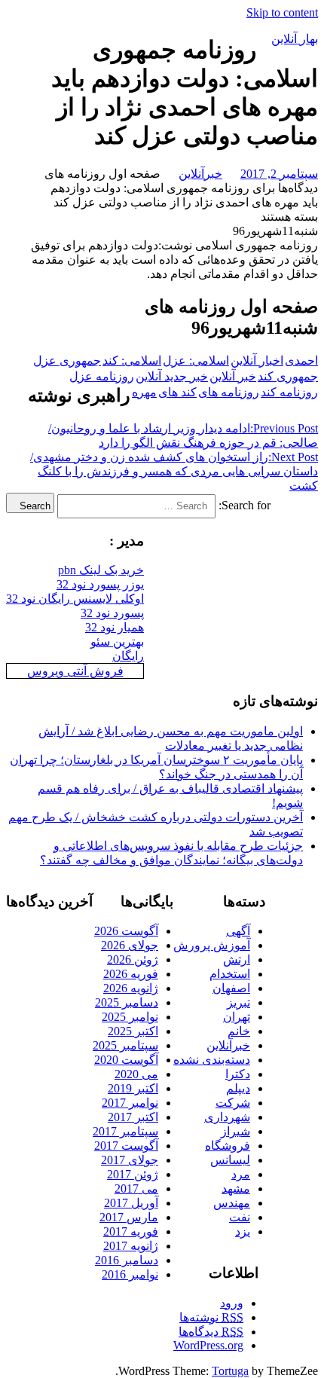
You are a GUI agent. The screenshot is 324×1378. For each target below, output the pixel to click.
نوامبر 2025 (130, 1016)
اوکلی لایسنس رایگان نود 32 (75, 598)
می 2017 (136, 1188)
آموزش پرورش (211, 945)
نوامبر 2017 (130, 1102)
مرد (240, 1174)
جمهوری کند (288, 376)
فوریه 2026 (130, 973)
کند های (177, 392)
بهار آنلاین (294, 38)
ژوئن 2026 (132, 959)
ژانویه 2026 (130, 988)
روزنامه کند (289, 392)
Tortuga (230, 1370)
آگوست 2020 (126, 1059)
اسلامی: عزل (196, 360)
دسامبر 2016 (126, 1260)
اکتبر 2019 (133, 1088)
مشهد (236, 1188)
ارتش (236, 959)
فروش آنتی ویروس (75, 671)
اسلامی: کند (131, 360)
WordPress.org (208, 1345)
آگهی (238, 930)
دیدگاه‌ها (211, 1331)
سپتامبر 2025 (125, 1045)
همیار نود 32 (114, 627)
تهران (236, 1016)
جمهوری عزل (67, 360)
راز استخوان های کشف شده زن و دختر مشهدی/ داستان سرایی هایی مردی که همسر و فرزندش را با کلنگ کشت (174, 471)
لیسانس (230, 1159)
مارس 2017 (128, 1217)
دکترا (237, 1074)
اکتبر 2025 (133, 1031)
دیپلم (238, 1088)
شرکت (232, 1102)
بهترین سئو (117, 641)
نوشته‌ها (211, 1317)
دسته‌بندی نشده (211, 1059)
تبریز (238, 1002)
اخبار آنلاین (257, 360)
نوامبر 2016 (130, 1274)
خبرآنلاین (200, 173)
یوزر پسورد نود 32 (100, 584)
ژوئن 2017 (132, 1174)
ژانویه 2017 (130, 1245)
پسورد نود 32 (112, 613)
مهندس (231, 1202)
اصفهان (231, 988)
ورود (231, 1303)
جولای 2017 (129, 1159)
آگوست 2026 (126, 930)
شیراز (235, 1131)
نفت (239, 1217)
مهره (144, 392)
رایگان (128, 655)
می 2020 (136, 1074)
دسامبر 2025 (126, 1002)
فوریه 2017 (130, 1231)
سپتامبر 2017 (125, 1131)
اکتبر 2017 (133, 1117)
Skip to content (282, 12)
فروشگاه (227, 1145)
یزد (242, 1231)
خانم (239, 1031)
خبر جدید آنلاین (172, 376)
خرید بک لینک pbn (101, 570)
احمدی (301, 360)
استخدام (229, 973)
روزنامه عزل (101, 376)
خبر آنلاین (232, 376)
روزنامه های (228, 392)
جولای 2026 (129, 945)
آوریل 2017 (131, 1202)
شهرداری (227, 1117)
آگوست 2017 (126, 1145)
